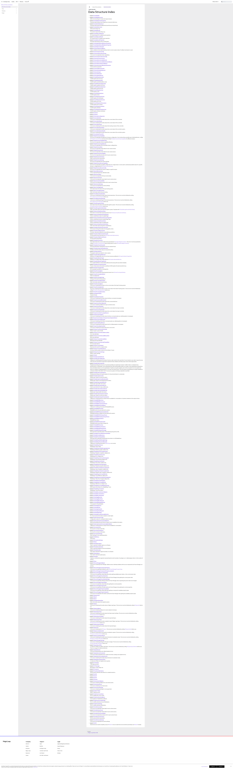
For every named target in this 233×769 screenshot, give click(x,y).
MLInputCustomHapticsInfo (99, 319)
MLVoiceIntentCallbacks (98, 681)
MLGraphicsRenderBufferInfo (99, 254)
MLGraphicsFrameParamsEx (99, 245)
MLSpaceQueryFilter (97, 645)
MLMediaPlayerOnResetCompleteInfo (101, 467)
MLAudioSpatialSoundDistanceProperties (102, 43)
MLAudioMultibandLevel (98, 23)
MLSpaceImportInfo (97, 619)
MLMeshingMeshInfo (97, 509)
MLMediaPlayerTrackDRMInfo (99, 482)
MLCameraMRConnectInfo (98, 68)
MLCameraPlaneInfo (97, 73)
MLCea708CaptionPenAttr (98, 96)
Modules (3, 10)
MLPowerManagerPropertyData (100, 582)
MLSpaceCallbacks (97, 608)
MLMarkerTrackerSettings (98, 352)
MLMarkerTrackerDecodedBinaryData (101, 335)
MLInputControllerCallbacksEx (99, 303)
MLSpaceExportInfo (97, 611)
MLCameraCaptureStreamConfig (100, 56)
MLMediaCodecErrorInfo (98, 375)
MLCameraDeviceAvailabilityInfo (100, 60)
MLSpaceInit (137, 605)
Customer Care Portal (44, 750)
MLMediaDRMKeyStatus (98, 418)
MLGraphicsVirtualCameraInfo (99, 264)
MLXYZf (94, 723)
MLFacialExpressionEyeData (99, 193)
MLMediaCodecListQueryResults (100, 388)
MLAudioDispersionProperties (99, 20)
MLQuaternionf (96, 595)
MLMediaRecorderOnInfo (98, 495)
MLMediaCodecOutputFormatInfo (100, 393)
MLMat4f (95, 355)
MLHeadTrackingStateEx (98, 287)
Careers (27, 746)
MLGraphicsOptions (97, 251)
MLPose (94, 561)
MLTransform (96, 669)
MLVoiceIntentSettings (98, 687)
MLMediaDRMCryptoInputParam (100, 403)
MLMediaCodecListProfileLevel (99, 385)
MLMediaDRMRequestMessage (99, 430)
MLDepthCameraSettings (96, 138)
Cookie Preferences (60, 746)
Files (3, 8)
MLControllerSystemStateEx (99, 130)
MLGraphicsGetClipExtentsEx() (112, 235)
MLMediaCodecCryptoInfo (98, 363)
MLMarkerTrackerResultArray (99, 348)
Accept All (220, 766)
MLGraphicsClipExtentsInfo (99, 230)
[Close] (231, 766)
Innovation (27, 748)
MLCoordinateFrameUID (98, 134)
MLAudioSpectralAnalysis (98, 46)
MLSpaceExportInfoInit (95, 614)
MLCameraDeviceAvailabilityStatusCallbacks (102, 61)
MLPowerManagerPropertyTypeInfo (100, 592)
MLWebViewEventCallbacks (99, 697)
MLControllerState (97, 118)
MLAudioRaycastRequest (98, 33)
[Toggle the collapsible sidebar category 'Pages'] (16, 13)
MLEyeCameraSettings (98, 184)
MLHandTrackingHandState (99, 274)
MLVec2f (95, 675)
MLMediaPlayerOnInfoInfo (98, 461)
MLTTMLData (96, 662)
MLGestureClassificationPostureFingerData (102, 217)
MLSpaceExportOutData (98, 616)
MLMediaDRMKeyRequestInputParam (101, 416)
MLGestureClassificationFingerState (101, 214)
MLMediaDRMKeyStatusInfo (99, 421)
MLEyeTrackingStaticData (98, 190)
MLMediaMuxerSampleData (99, 436)
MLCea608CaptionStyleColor (99, 86)
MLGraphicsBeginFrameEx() (120, 241)
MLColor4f (95, 114)
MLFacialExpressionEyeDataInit (96, 196)
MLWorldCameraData (97, 707)
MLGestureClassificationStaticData (100, 224)
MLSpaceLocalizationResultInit (96, 638)
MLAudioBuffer (96, 15)
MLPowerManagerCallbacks (99, 563)
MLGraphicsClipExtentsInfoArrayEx (100, 233)
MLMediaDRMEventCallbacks (99, 405)
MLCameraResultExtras (98, 75)
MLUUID (95, 674)
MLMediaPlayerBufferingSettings (100, 440)
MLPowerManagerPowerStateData (100, 572)
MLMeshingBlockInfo (97, 497)
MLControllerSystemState (98, 127)
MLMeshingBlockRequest (98, 500)
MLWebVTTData (96, 690)
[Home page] (89, 7)
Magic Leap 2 (28, 750)
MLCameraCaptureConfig (98, 51)
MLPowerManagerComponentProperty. (103, 571)
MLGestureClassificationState (99, 220)
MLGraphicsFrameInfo (98, 240)
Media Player (107, 443)
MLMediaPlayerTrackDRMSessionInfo (101, 485)
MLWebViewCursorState (98, 694)
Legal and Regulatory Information (63, 743)
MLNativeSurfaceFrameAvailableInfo (101, 520)
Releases (21, 1)
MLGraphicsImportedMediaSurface (100, 248)
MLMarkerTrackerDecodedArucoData (101, 332)
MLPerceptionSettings (98, 540)
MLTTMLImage (96, 666)
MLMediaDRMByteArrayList (99, 401)
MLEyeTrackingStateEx (98, 187)
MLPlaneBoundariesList (98, 546)
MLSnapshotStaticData (98, 600)
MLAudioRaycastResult (98, 36)
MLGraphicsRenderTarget (98, 258)
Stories (27, 755)
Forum (26, 1)
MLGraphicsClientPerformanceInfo (100, 227)
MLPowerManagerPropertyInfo (99, 585)
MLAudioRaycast (96, 30)
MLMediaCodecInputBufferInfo (99, 382)
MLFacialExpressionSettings (99, 198)
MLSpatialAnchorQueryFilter (99, 659)
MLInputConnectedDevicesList (99, 300)
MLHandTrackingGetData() (119, 272)
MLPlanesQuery (96, 553)
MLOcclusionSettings (97, 533)
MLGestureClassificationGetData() (118, 212)
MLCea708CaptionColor (98, 90)
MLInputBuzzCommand (98, 296)
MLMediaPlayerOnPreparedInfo (99, 464)
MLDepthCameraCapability (99, 135)
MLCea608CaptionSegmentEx (99, 83)
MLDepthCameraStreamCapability (118, 138)
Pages (3, 12)
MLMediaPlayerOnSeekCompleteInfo (101, 470)
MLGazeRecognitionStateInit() (96, 206)
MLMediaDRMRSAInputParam (99, 428)
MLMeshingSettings (97, 512)
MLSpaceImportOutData (98, 624)
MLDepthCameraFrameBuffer (99, 153)
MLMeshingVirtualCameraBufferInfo (101, 514)
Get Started (42, 753)
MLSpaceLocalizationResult (99, 635)
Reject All (213, 766)
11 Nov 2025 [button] (214, 1)
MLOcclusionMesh (97, 527)
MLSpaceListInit (128, 629)
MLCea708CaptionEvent (98, 93)
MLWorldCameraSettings (98, 719)
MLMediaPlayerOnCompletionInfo (100, 451)
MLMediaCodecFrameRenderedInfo (100, 379)
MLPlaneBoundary (97, 550)
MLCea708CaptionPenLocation (99, 103)
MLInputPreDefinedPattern (99, 322)
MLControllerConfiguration (99, 116)
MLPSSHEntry (96, 537)
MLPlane (95, 541)
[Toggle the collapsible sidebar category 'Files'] (16, 9)
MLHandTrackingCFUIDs (98, 267)
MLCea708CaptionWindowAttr (99, 109)
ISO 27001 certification (44, 755)
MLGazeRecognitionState (98, 203)
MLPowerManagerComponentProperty (101, 567)
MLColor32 (95, 112)
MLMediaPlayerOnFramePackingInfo (101, 458)
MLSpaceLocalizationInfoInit (96, 633)
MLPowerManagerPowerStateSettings (101, 579)
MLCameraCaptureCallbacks (99, 48)
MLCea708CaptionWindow (98, 106)
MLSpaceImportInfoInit (95, 622)
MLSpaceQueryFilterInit (132, 646)
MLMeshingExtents (97, 505)
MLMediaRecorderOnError (98, 493)
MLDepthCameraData (97, 147)
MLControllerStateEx (97, 121)
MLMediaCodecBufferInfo (98, 356)
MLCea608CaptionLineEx (98, 77)
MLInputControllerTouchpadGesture (101, 312)
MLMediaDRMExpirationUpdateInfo (100, 411)
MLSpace (95, 603)
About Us (27, 743)
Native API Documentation (6, 4)
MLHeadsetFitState (97, 293)
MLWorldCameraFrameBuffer (99, 713)
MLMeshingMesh (96, 507)
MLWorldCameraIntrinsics (98, 716)
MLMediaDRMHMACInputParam (100, 415)
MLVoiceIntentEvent (97, 684)
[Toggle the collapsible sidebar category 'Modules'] (16, 11)
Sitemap (58, 753)
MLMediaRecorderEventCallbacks (100, 492)
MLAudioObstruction (97, 27)
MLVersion (95, 679)
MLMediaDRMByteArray (98, 400)
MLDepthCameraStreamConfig (99, 167)
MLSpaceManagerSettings (98, 640)
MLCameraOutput (97, 72)
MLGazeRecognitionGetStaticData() (127, 209)
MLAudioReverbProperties (98, 40)
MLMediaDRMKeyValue (98, 425)
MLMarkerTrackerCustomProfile (100, 329)
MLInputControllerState (98, 306)
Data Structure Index (6, 6)
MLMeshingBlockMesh (98, 499)
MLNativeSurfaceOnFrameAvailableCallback (102, 524)
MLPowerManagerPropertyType (115, 569)
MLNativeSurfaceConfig (98, 517)
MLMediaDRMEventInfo (98, 408)
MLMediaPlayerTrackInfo (98, 488)
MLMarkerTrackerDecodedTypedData (101, 342)
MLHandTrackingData (97, 270)
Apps (41, 743)
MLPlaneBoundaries (97, 543)
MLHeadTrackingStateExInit (99, 290)
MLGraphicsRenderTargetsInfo (125, 256)
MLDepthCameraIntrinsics (98, 156)
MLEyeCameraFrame (97, 177)
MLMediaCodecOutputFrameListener (101, 396)
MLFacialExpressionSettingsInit (96, 201)
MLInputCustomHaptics (98, 314)
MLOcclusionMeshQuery (98, 530)
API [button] (16, 1)
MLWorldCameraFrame (98, 710)
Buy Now (41, 746)
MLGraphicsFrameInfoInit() (99, 243)
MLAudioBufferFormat (98, 17)
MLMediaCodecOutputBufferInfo (100, 390)
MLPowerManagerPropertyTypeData (101, 588)
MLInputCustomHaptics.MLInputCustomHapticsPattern (105, 317)
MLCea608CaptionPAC (98, 80)
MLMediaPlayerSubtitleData (99, 480)
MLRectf (95, 597)
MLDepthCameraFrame (98, 150)
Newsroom (28, 753)
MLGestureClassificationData (99, 211)
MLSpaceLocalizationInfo (98, 630)
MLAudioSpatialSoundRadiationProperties (102, 45)
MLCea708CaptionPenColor (99, 99)
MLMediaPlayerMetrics (98, 445)
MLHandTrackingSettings (98, 277)
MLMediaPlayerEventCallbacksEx (100, 441)
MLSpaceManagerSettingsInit (96, 643)
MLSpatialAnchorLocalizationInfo (100, 656)
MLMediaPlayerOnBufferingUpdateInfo (101, 448)
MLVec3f (95, 677)
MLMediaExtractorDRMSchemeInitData (101, 433)
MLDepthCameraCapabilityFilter (100, 140)
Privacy (58, 748)
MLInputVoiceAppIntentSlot (99, 326)
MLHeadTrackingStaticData (99, 291)
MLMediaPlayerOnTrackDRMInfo (100, 474)
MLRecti (95, 598)
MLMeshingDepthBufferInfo (99, 502)
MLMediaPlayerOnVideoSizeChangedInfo (102, 477)
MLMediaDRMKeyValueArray (99, 426)
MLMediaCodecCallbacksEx (99, 358)
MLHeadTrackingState (98, 283)
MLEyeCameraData (97, 174)
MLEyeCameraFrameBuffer (98, 180)
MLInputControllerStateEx (98, 309)
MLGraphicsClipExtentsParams (99, 237)
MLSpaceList (95, 627)
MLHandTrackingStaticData (99, 280)
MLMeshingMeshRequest (98, 510)
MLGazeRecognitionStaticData (99, 208)
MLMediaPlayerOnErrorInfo (99, 454)
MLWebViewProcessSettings (99, 700)
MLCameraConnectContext (99, 58)
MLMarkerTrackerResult (98, 345)
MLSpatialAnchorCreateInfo (99, 653)
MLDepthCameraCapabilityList (99, 143)
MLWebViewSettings (97, 703)
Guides (13, 1)
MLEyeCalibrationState (98, 171)
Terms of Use (59, 750)
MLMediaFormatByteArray (98, 435)
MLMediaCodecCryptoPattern (99, 372)
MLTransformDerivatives (98, 671)
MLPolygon (95, 556)
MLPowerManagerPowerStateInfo (100, 575)
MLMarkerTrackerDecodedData (100, 339)
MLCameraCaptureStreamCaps (99, 53)
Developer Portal (43, 748)
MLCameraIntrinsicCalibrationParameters (102, 65)
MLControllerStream (97, 124)
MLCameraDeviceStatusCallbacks (100, 63)
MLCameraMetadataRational (99, 70)
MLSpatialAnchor (96, 649)
